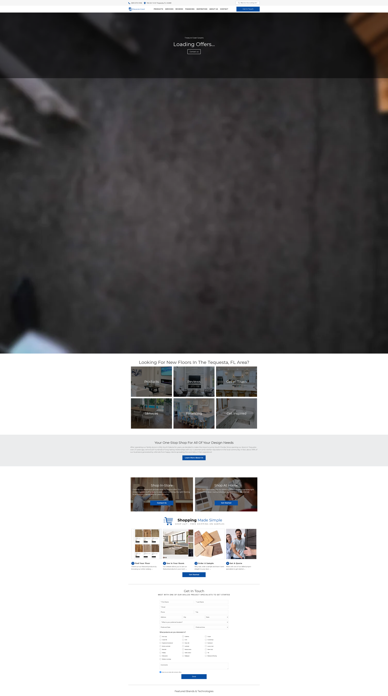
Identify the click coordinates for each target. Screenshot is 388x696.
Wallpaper (187, 656)
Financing (190, 9)
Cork (186, 639)
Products (158, 9)
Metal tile (164, 649)
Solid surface (188, 652)
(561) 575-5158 (136, 3)
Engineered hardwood (167, 643)
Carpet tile (164, 639)
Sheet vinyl (210, 649)
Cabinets (187, 636)
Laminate (187, 646)
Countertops (210, 639)
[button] (158, 9)
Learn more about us (194, 458)
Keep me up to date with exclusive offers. (172, 672)
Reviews (179, 9)
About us (213, 9)
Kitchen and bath (166, 646)
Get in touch (248, 9)
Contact (224, 9)
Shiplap (164, 652)
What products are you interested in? (173, 632)
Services (169, 9)
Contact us (194, 52)
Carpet (209, 636)
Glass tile (187, 643)
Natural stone (188, 649)
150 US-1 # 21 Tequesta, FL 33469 (159, 3)
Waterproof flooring (212, 656)
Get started (226, 503)
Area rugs (164, 636)
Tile (208, 652)
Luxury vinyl (210, 646)
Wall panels (165, 656)
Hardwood (209, 643)
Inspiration (202, 9)
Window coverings (166, 659)
